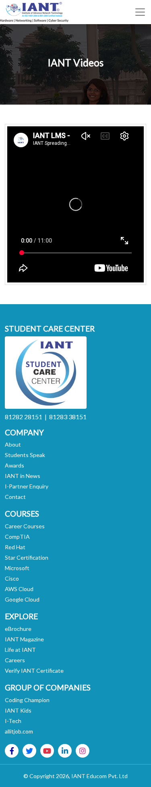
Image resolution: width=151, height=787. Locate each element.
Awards (14, 465)
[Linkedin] (65, 750)
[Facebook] (12, 750)
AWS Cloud (19, 588)
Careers (15, 660)
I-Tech (13, 720)
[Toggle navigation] (140, 12)
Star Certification (26, 557)
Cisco (12, 578)
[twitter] (29, 750)
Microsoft (17, 567)
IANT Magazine (24, 639)
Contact (15, 496)
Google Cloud (22, 599)
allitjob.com (19, 731)
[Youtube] (47, 750)
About (13, 444)
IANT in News (22, 475)
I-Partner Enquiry (26, 486)
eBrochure (18, 628)
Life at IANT (20, 649)
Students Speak (25, 454)
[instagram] (82, 750)
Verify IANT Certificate (34, 670)
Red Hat (15, 547)
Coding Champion (27, 699)
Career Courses (25, 526)
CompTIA (17, 536)
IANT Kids (18, 710)
